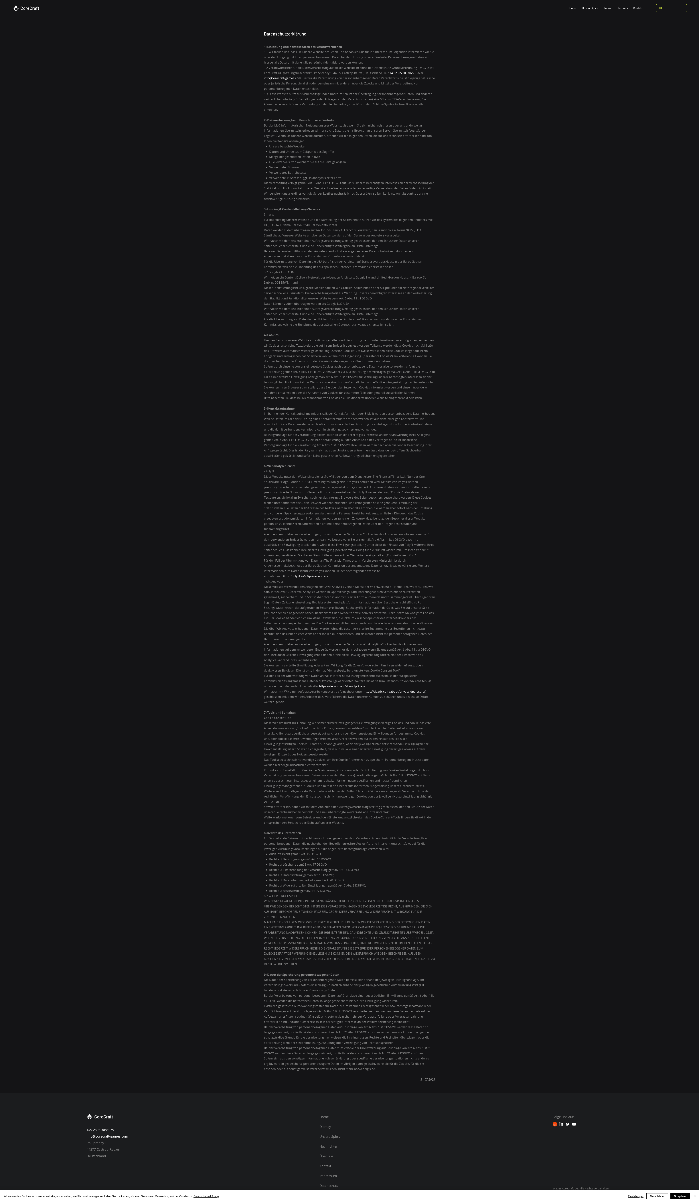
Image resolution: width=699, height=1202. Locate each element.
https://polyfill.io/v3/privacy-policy (304, 576)
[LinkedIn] (561, 1124)
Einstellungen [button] (635, 1196)
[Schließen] (694, 1196)
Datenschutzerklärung (206, 1196)
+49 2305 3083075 (402, 73)
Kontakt (325, 1166)
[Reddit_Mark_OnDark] (555, 1124)
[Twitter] (567, 1124)
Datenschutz (328, 1185)
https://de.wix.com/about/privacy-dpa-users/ (394, 692)
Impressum (328, 1176)
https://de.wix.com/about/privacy (342, 686)
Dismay (325, 1126)
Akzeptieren (680, 1196)
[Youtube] (574, 1124)
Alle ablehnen (657, 1196)
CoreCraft (29, 8)
